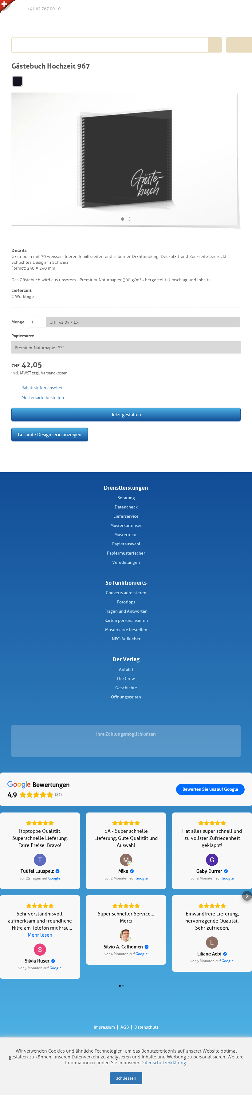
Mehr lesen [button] (40, 935)
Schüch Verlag (46, 25)
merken (15, 239)
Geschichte (126, 687)
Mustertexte (126, 534)
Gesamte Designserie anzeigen (49, 434)
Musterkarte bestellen (126, 629)
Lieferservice (126, 516)
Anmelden (220, 9)
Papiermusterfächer (126, 553)
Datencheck (126, 507)
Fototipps (126, 602)
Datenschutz (146, 1027)
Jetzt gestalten (126, 414)
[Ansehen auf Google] (40, 860)
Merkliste (208, 9)
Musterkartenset (126, 525)
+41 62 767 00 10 (44, 8)
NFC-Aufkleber (126, 639)
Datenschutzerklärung (163, 1062)
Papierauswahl (126, 544)
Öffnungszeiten (126, 697)
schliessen (126, 1078)
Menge (18, 322)
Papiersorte (22, 335)
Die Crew (126, 678)
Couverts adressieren (126, 592)
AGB (124, 1027)
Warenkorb (233, 9)
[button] (5, 896)
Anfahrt (126, 669)
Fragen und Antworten (126, 611)
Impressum (104, 1027)
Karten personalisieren (126, 620)
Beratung (126, 497)
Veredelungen (126, 562)
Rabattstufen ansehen (43, 387)
